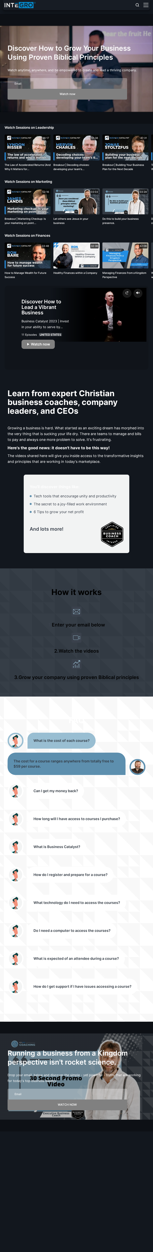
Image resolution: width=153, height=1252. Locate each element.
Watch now (67, 94)
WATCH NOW (67, 1105)
